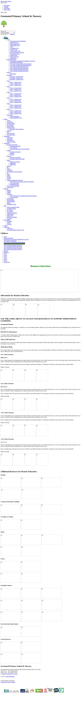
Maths (8, 160)
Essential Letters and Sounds (17, 159)
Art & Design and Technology (14, 171)
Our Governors (14, 197)
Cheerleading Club (15, 45)
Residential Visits (14, 184)
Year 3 (8, 92)
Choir (11, 46)
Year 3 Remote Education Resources (19, 66)
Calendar (6, 6)
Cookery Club (13, 49)
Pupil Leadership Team (16, 117)
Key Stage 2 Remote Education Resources (20, 65)
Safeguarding (10, 198)
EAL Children (13, 147)
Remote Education (11, 59)
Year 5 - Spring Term (15, 106)
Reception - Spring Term (16, 78)
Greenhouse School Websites (8, 682)
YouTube (9, 224)
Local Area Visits (14, 183)
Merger (9, 203)
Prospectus (9, 139)
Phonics (12, 154)
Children (6, 38)
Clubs (8, 39)
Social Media (7, 220)
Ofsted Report (10, 140)
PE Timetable (10, 125)
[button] (7, 12)
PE (7, 173)
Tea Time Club (10, 133)
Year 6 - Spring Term (15, 112)
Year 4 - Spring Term (15, 100)
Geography (10, 170)
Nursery (9, 72)
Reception (9, 75)
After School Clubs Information (18, 41)
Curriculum (6, 143)
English (9, 150)
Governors (9, 194)
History (9, 169)
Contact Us (6, 227)
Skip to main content (6, 1)
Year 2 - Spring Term (15, 89)
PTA (8, 132)
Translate (12, 34)
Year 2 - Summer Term (16, 90)
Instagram (9, 221)
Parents (5, 119)
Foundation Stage (11, 208)
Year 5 (8, 103)
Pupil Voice (10, 115)
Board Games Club (15, 44)
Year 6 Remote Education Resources (19, 71)
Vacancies (9, 218)
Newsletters (7, 5)
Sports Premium (11, 201)
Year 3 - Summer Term (16, 96)
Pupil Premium (10, 200)
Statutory (6, 188)
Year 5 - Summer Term (16, 108)
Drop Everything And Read (17, 52)
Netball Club (13, 58)
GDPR (8, 193)
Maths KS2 (13, 164)
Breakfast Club (10, 127)
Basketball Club (14, 42)
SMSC (8, 176)
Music (8, 174)
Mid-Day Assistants (12, 217)
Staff (5, 205)
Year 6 (8, 109)
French (8, 178)
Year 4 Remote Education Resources (19, 68)
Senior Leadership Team (13, 207)
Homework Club (14, 56)
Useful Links (10, 187)
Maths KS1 (13, 163)
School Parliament (14, 116)
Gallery (6, 225)
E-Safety (9, 177)
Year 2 (8, 86)
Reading (12, 153)
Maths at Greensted (15, 161)
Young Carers (10, 126)
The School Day (11, 134)
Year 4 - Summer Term (16, 102)
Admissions (7, 136)
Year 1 (8, 81)
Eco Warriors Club (14, 54)
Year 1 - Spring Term (15, 83)
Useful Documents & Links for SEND (19, 149)
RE (8, 167)
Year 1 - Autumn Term (15, 82)
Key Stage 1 (10, 210)
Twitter (9, 223)
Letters (8, 120)
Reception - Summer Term (16, 79)
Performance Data (11, 204)
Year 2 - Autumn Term (15, 88)
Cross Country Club (15, 51)
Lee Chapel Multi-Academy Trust (15, 230)
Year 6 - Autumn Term (15, 110)
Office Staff (10, 215)
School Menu (7, 9)
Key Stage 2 (10, 211)
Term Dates (7, 8)
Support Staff (10, 214)
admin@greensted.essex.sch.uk (10, 673)
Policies (9, 190)
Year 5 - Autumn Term (15, 105)
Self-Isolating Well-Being (16, 62)
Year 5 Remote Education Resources (19, 69)
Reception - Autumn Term (16, 76)
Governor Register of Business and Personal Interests (23, 196)
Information (13, 73)
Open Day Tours (11, 142)
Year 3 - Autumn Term (15, 93)
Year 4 (8, 98)
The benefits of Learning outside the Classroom (22, 181)
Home (5, 37)
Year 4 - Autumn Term (15, 99)
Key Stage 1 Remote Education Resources (20, 64)
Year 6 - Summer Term (16, 113)
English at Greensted (15, 152)
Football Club (13, 55)
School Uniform (11, 123)
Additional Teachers (12, 213)
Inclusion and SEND (12, 144)
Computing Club (14, 48)
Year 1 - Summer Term (16, 85)
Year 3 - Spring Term (15, 95)
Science (9, 166)
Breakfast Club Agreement (16, 129)
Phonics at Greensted (15, 157)
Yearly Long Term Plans (13, 186)
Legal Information (9, 676)
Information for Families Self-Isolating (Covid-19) (22, 61)
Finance (9, 191)
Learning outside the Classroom (15, 180)
